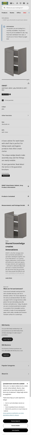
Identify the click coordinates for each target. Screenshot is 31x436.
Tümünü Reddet (15, 425)
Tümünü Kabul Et (15, 421)
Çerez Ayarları (15, 430)
